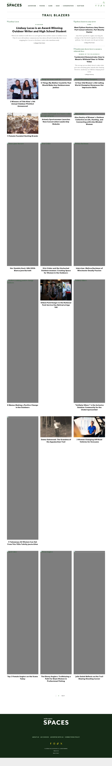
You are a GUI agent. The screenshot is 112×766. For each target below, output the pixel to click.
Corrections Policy (72, 737)
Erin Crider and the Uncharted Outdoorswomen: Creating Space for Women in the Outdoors (56, 270)
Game (50, 6)
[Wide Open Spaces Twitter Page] (104, 6)
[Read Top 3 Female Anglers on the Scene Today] (22, 613)
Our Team (80, 6)
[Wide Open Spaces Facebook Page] (96, 6)
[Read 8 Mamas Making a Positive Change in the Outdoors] (22, 341)
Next (63, 695)
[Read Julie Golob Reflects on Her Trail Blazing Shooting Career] (89, 613)
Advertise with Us (57, 737)
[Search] (103, 2)
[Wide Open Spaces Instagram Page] (98, 6)
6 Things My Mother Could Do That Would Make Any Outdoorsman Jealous (56, 85)
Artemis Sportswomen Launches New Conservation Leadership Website (56, 122)
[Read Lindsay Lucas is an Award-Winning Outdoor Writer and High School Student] (39, 22)
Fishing (42, 6)
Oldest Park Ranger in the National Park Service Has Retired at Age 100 (56, 305)
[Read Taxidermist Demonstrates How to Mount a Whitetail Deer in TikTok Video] (89, 50)
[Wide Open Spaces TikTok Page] (101, 6)
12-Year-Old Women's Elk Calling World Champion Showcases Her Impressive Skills (89, 85)
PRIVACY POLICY (56, 753)
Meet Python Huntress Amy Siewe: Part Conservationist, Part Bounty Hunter (89, 30)
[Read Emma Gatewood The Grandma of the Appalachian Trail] (56, 427)
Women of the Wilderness (89, 54)
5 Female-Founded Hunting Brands (22, 136)
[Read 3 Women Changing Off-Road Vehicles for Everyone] (89, 427)
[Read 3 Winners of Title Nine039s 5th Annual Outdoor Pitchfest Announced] (22, 89)
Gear (58, 6)
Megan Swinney (90, 74)
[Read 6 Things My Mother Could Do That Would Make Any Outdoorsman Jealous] (56, 80)
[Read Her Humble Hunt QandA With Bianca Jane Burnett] (22, 205)
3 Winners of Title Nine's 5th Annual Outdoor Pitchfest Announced (22, 104)
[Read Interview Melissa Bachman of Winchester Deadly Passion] (89, 205)
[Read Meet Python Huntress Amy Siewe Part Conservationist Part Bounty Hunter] (89, 22)
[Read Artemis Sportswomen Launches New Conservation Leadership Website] (56, 116)
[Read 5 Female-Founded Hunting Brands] (22, 124)
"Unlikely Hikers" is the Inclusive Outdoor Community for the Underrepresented (89, 407)
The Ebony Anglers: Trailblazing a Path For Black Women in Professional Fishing (56, 679)
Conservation (68, 6)
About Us (35, 737)
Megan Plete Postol (40, 43)
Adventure (32, 6)
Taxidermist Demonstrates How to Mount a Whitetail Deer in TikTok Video (89, 59)
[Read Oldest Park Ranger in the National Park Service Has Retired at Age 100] (56, 290)
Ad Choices (44, 737)
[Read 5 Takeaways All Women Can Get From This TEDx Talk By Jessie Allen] (22, 478)
